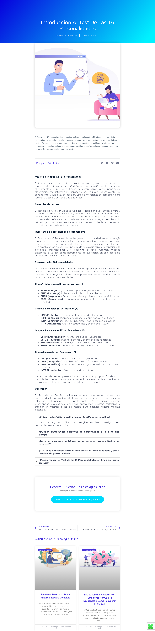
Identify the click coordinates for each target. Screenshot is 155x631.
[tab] (77, 421)
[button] (102, 163)
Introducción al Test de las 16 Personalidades (77, 26)
